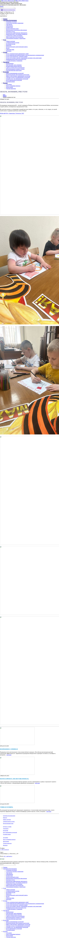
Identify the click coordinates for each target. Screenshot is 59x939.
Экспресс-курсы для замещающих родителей (18, 77)
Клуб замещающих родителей (14, 80)
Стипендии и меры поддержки (14, 35)
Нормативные (10, 63)
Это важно (9, 84)
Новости (5, 817)
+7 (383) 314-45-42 (4, 849)
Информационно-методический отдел (16, 59)
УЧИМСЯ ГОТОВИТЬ (6, 807)
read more (9, 755)
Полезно (5, 83)
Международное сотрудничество (14, 37)
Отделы (5, 52)
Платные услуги (10, 31)
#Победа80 (3, 113)
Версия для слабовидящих (9, 9)
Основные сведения (11, 21)
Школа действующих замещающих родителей (18, 76)
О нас (4, 39)
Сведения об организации (10, 20)
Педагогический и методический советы (17, 46)
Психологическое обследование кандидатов (17, 74)
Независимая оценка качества (14, 66)
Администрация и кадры (12, 42)
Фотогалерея (9, 87)
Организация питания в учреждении (15, 38)
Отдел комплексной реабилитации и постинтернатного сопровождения (25, 55)
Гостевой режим (10, 81)
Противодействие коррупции (14, 70)
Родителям (6, 71)
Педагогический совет (8, 823)
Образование (9, 25)
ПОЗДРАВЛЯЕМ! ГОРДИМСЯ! (9, 749)
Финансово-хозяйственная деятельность (16, 32)
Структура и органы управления (14, 23)
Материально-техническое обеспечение (16, 30)
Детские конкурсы (11, 88)
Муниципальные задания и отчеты (15, 69)
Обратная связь (10, 49)
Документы (9, 24)
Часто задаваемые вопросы (13, 85)
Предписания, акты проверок (14, 65)
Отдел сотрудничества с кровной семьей (16, 56)
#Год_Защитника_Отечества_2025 (15, 113)
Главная (5, 19)
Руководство (9, 27)
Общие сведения (10, 41)
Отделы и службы (7, 826)
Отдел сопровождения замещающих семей (17, 53)
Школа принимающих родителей (15, 73)
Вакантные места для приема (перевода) (16, 34)
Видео (7, 48)
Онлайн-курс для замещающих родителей (17, 78)
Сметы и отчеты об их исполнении (15, 67)
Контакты (8, 51)
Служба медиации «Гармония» (14, 60)
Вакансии (8, 45)
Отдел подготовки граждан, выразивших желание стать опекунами (24, 58)
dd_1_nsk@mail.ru (8, 856)
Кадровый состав (10, 44)
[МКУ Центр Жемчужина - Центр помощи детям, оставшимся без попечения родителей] (14, 0)
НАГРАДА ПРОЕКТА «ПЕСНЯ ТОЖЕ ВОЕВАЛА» (14, 778)
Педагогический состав (12, 28)
